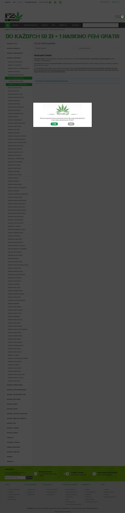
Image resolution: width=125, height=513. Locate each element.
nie (71, 124)
